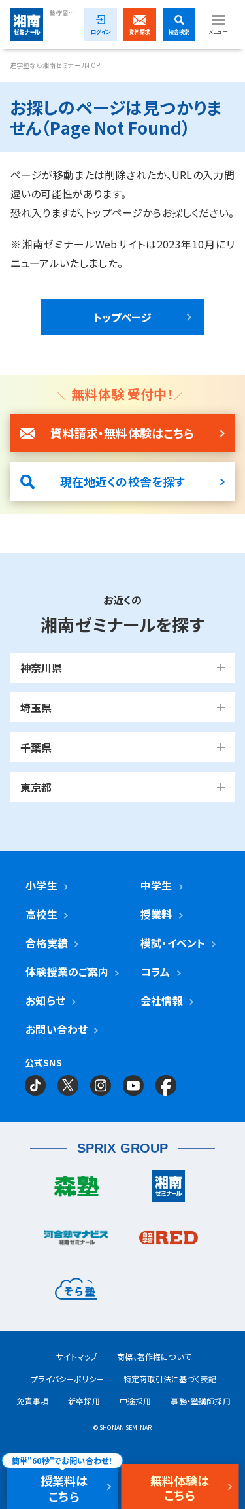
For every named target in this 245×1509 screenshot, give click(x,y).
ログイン (101, 31)
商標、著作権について (154, 1356)
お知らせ (45, 1000)
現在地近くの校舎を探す (123, 481)
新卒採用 (84, 1400)
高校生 (41, 914)
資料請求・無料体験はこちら (122, 432)
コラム (155, 971)
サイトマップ (76, 1356)
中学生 (156, 885)
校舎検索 (179, 31)
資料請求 (140, 31)
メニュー (218, 31)
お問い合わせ (56, 1029)
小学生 (41, 885)
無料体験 (180, 1487)
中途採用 (136, 1400)
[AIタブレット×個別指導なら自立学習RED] (169, 1241)
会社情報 (161, 1000)
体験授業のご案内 (66, 971)
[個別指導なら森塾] (76, 1189)
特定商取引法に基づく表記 (169, 1378)
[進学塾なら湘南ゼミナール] (169, 1189)
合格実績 (46, 943)
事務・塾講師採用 (200, 1400)
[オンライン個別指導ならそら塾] (76, 1292)
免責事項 (32, 1400)
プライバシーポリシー (67, 1378)
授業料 (156, 914)
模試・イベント (172, 943)
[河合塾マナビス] (76, 1241)
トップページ (122, 317)
